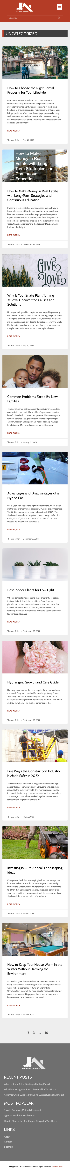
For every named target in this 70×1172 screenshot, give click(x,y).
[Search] (59, 18)
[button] (59, 7)
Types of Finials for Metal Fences (19, 1115)
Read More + (13, 131)
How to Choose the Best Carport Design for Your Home (30, 1121)
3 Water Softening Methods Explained (22, 1110)
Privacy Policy (57, 1166)
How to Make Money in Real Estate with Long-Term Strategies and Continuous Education (32, 195)
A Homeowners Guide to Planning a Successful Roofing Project (34, 1094)
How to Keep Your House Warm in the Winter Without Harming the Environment (34, 969)
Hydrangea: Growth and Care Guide (33, 682)
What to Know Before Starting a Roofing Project (27, 1083)
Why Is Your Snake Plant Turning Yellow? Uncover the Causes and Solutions (31, 299)
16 (46, 1033)
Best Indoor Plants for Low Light (30, 590)
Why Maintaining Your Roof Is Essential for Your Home (30, 1089)
